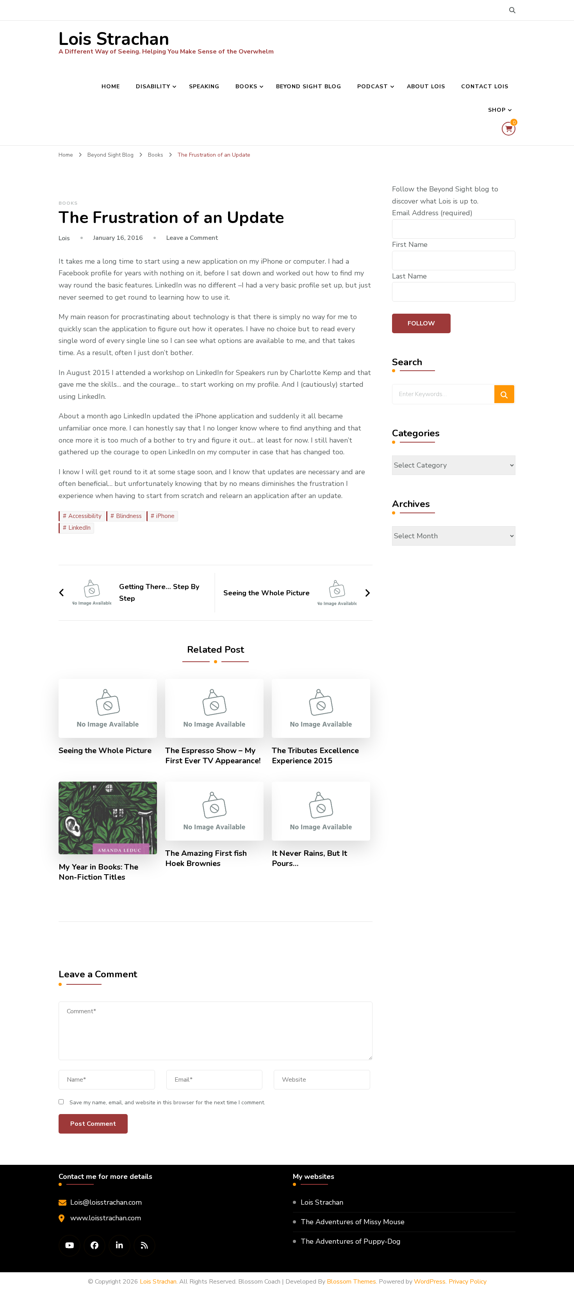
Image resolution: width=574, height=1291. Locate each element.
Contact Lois (484, 86)
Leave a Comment (192, 238)
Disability (153, 86)
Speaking (204, 86)
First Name (410, 244)
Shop (497, 110)
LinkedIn (79, 528)
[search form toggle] (512, 10)
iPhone (165, 516)
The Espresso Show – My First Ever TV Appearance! (212, 756)
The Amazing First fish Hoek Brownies (206, 858)
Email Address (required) (432, 213)
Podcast (372, 86)
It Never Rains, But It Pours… (309, 858)
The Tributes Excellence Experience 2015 (315, 756)
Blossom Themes (351, 1281)
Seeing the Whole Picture (105, 751)
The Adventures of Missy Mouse (353, 1222)
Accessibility (85, 516)
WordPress (430, 1281)
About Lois (426, 86)
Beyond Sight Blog (308, 86)
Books (246, 86)
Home (111, 86)
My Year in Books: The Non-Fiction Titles (98, 872)
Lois (64, 238)
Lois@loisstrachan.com (106, 1202)
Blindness (129, 516)
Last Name (409, 276)
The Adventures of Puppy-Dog (351, 1241)
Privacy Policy (468, 1281)
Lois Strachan (114, 39)
